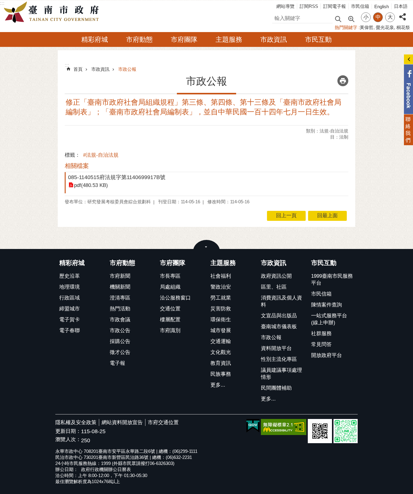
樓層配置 (170, 319)
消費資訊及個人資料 (281, 301)
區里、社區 (274, 287)
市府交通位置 (163, 422)
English (381, 6)
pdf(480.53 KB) (91, 185)
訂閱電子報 (334, 6)
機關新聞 (120, 287)
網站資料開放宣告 (122, 422)
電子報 (117, 363)
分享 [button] (402, 13)
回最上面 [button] (327, 215)
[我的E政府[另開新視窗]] (252, 426)
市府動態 (139, 39)
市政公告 (120, 330)
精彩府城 (94, 39)
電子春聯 (69, 330)
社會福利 (220, 276)
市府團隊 (184, 39)
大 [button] (390, 17)
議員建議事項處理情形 (281, 373)
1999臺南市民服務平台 (332, 279)
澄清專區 (120, 298)
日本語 (401, 6)
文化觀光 (220, 352)
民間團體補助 (276, 388)
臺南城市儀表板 (279, 326)
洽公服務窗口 (175, 298)
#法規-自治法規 (101, 155)
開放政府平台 (326, 355)
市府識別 (170, 330)
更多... (217, 385)
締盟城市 (69, 309)
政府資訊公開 (276, 276)
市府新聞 (120, 276)
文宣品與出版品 (279, 316)
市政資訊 (273, 39)
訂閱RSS (309, 6)
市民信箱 (360, 6)
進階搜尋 (351, 18)
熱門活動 (120, 309)
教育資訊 (220, 363)
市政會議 (120, 319)
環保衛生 (220, 319)
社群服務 (321, 333)
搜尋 (277, 17)
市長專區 (170, 276)
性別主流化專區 (279, 359)
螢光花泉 (385, 27)
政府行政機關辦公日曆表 (106, 469)
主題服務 (229, 39)
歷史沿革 (69, 276)
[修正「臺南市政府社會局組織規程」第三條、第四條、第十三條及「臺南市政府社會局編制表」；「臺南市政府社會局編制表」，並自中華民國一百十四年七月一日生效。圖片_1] (320, 431)
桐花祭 (403, 27)
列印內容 (342, 80)
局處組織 (170, 287)
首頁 (78, 69)
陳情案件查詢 (326, 305)
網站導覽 (285, 6)
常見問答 (321, 344)
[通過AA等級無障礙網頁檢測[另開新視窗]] (283, 427)
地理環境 (69, 287)
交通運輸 (220, 341)
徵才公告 (120, 352)
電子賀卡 (69, 319)
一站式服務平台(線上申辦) (329, 319)
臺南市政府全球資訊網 (53, 12)
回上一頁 (286, 215)
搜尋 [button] (338, 18)
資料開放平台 (276, 348)
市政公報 (127, 69)
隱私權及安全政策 (75, 422)
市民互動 (318, 39)
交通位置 (170, 309)
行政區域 (69, 298)
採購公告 (120, 341)
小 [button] (366, 17)
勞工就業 (220, 298)
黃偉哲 (366, 27)
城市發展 (220, 330)
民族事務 (220, 374)
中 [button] (378, 17)
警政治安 (220, 287)
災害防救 (220, 309)
